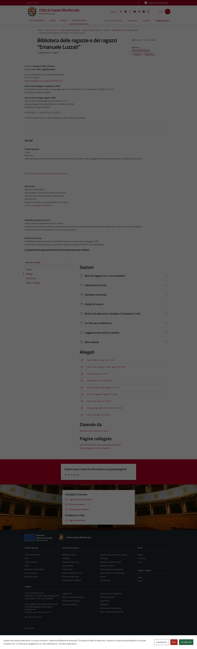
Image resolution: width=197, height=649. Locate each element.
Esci (174, 642)
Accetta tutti (186, 642)
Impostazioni (161, 642)
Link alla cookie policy (67, 643)
